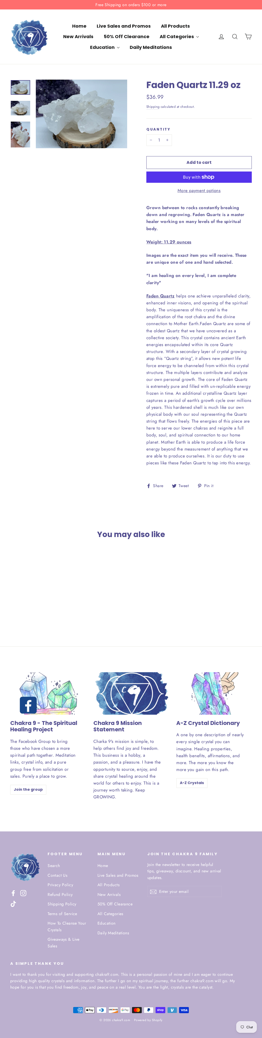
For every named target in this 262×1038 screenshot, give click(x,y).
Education (103, 47)
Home (79, 26)
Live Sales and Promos (124, 26)
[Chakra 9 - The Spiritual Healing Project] (48, 693)
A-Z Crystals (192, 782)
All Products (175, 26)
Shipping (152, 106)
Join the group (28, 789)
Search (54, 866)
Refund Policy (60, 894)
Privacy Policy (60, 885)
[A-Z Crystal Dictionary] (214, 693)
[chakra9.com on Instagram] (23, 892)
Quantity (158, 129)
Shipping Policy (62, 904)
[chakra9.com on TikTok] (13, 903)
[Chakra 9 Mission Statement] (131, 693)
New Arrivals (78, 36)
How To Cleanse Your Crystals (67, 926)
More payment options (199, 190)
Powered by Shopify (148, 1020)
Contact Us (57, 875)
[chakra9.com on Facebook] (13, 892)
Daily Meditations (151, 47)
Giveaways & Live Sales (64, 942)
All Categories (177, 36)
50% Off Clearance (126, 36)
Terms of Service (62, 914)
